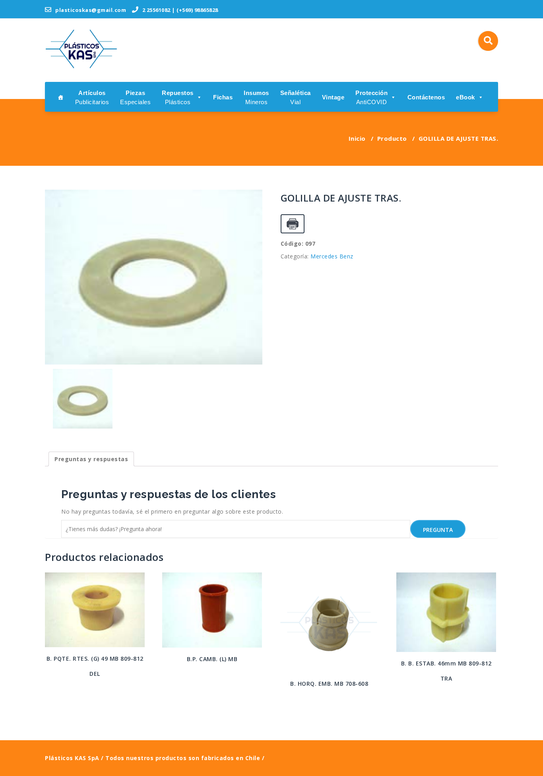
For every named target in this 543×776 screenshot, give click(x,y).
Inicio (357, 138)
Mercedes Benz (331, 256)
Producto (392, 138)
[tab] (91, 459)
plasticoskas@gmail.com (90, 10)
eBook (465, 97)
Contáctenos (426, 97)
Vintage (333, 97)
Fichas (223, 97)
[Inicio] (61, 97)
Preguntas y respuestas (91, 459)
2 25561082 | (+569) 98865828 (179, 10)
